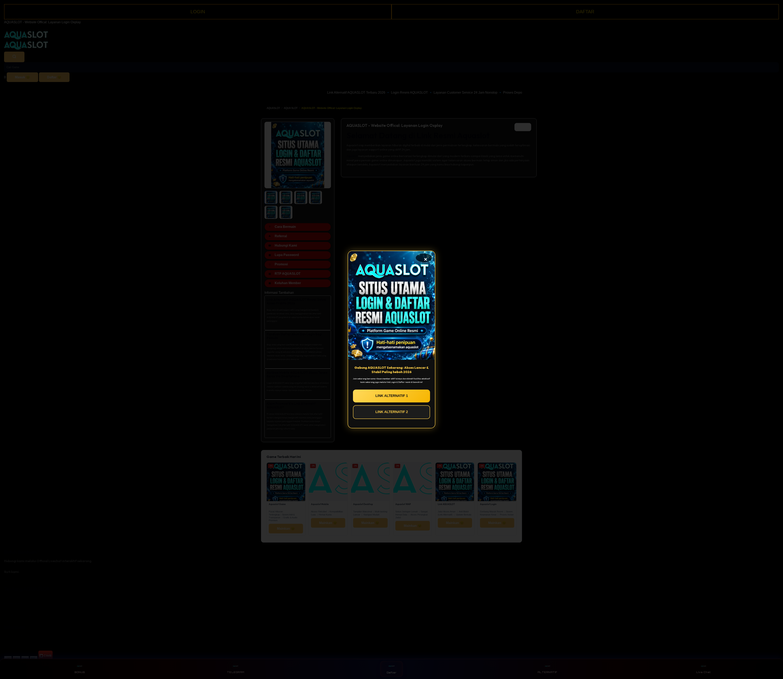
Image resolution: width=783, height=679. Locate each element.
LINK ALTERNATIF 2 (391, 412)
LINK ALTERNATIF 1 (391, 396)
